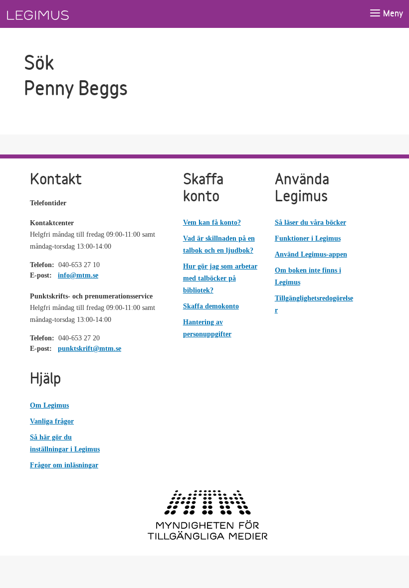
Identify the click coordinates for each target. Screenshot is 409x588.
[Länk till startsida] (56, 14)
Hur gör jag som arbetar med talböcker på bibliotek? (220, 278)
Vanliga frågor (52, 421)
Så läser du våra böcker (310, 222)
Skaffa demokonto (211, 306)
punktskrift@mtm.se (89, 348)
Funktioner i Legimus (308, 238)
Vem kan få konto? (212, 222)
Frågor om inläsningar (64, 465)
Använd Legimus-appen (311, 254)
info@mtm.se (78, 275)
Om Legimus (49, 405)
